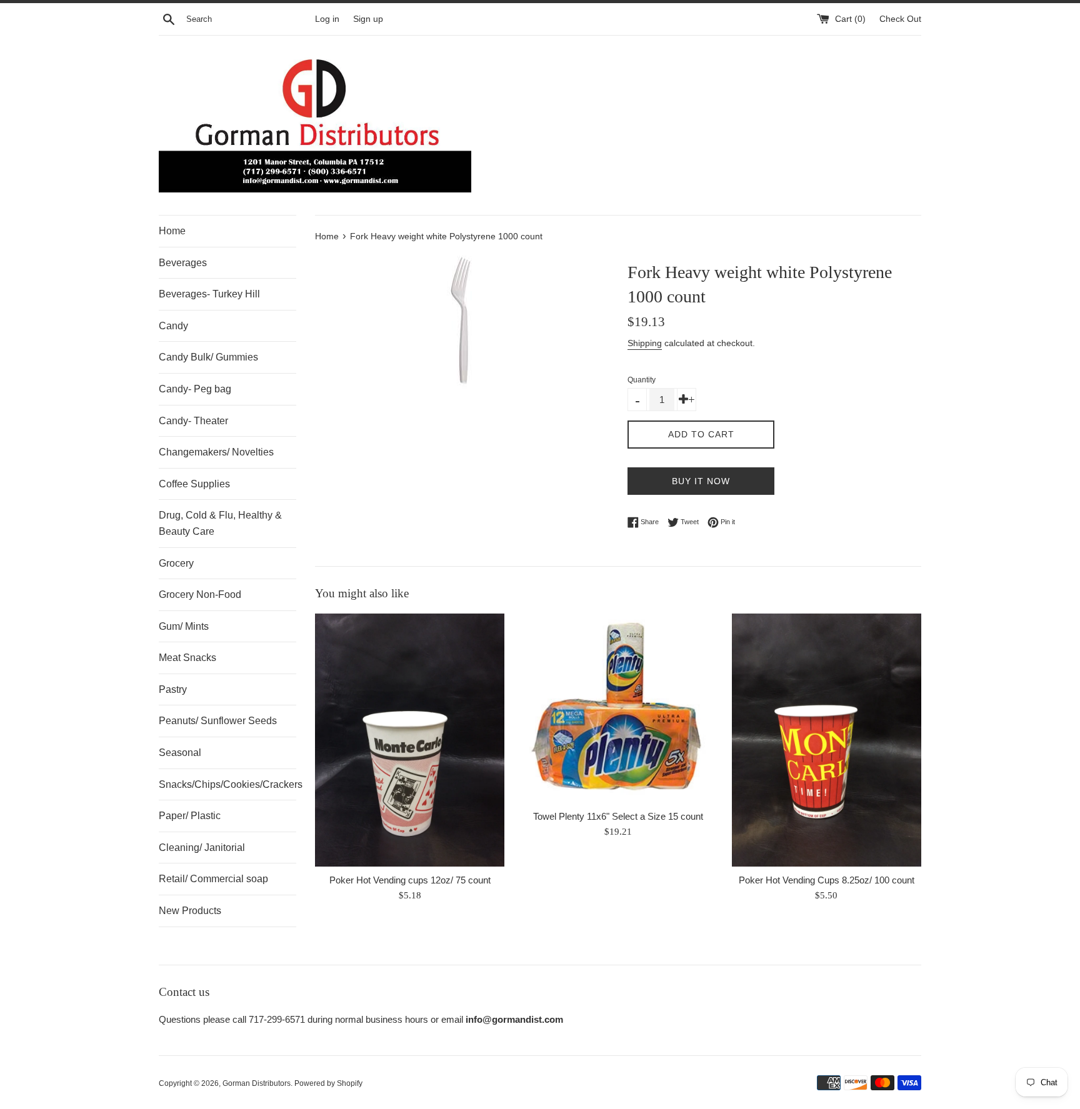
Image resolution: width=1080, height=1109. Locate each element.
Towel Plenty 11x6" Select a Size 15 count (618, 816)
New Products (190, 910)
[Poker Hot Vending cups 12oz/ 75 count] (409, 740)
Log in (327, 19)
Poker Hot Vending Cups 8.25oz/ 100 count (826, 880)
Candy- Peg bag (195, 389)
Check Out (900, 19)
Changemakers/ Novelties (216, 452)
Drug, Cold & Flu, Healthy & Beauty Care (220, 523)
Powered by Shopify (328, 1083)
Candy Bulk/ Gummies (208, 357)
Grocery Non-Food (200, 594)
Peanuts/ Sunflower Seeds (218, 720)
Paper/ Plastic (190, 815)
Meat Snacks (187, 657)
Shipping (645, 343)
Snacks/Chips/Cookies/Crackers (227, 784)
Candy (173, 326)
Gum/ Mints (184, 626)
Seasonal (180, 752)
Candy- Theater (193, 420)
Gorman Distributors (256, 1083)
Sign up (368, 19)
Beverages (183, 262)
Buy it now (701, 481)
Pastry (173, 689)
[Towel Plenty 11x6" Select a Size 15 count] (617, 708)
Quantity (642, 379)
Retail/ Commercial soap (213, 878)
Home (172, 231)
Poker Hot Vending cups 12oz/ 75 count (410, 880)
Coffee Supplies (194, 484)
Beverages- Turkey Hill (209, 294)
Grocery (176, 563)
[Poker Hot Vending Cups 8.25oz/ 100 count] (826, 740)
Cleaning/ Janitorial (202, 847)
